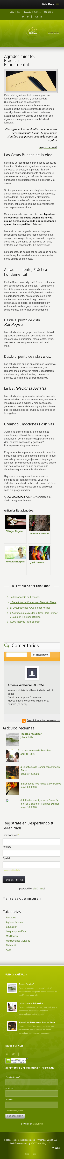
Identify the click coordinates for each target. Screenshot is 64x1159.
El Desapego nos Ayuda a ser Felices (30, 607)
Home (27, 1154)
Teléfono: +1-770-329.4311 (44, 12)
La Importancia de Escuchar (25, 597)
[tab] (16, 654)
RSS (22, 16)
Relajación (11, 945)
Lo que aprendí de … (17, 931)
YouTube (35, 16)
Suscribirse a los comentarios (43, 720)
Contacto (27, 12)
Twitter (14, 1054)
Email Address (11, 835)
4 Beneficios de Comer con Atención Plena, (33, 602)
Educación (11, 926)
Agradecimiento (14, 922)
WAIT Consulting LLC (41, 1143)
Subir (57, 1147)
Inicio (12, 12)
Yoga (8, 950)
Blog (18, 12)
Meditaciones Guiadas (18, 940)
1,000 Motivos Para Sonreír (25, 621)
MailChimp (38, 888)
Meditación (12, 936)
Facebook (31, 16)
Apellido (7, 858)
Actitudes (11, 917)
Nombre (7, 846)
